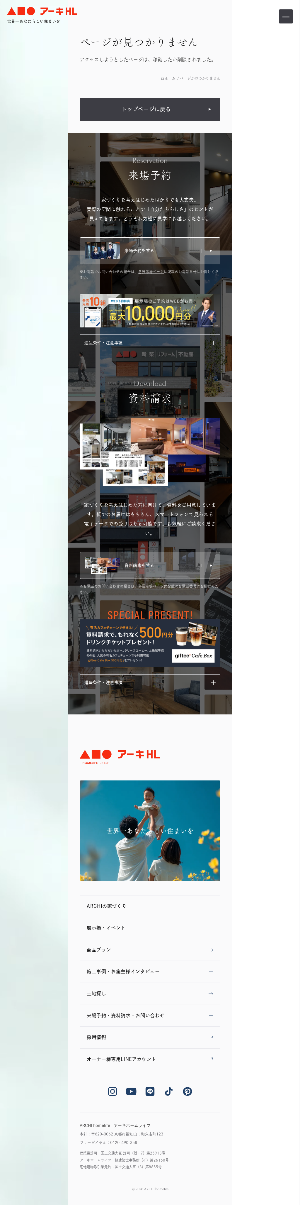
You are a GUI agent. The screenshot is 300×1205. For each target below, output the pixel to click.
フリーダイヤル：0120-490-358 (108, 1143)
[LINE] (150, 1091)
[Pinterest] (187, 1091)
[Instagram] (112, 1091)
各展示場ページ (151, 271)
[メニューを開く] (286, 16)
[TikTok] (169, 1091)
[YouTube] (131, 1091)
